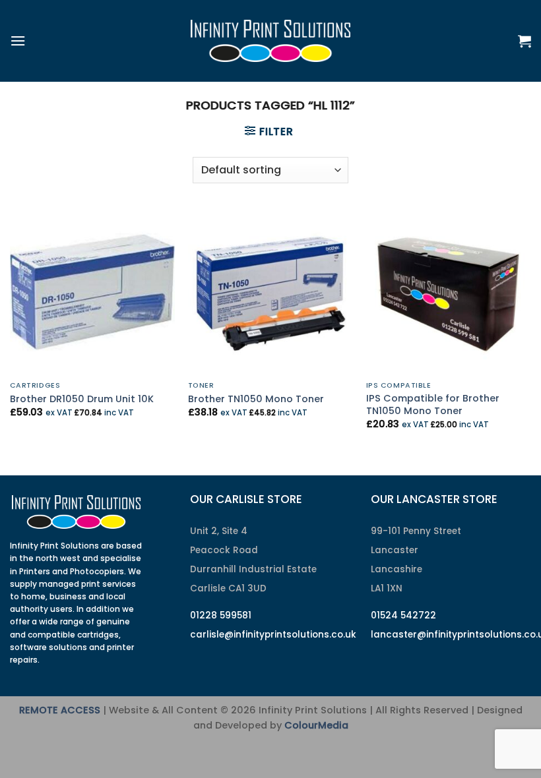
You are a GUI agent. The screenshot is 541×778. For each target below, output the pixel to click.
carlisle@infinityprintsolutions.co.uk (273, 634)
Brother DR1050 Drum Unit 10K (82, 399)
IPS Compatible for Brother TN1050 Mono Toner (432, 404)
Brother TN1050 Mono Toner (256, 399)
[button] (18, 40)
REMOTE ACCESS (59, 710)
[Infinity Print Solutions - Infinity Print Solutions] (270, 41)
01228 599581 (220, 615)
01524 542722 (403, 615)
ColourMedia (316, 725)
